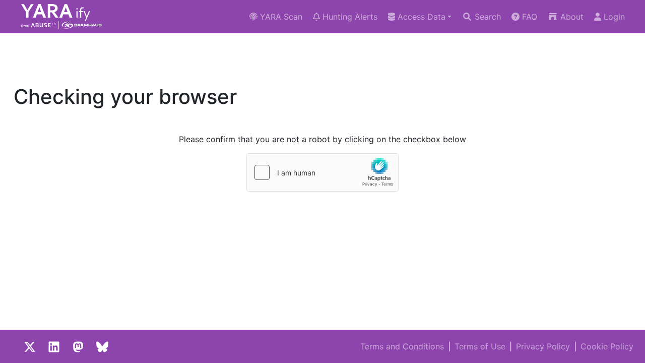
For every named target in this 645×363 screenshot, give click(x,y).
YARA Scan (279, 17)
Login (613, 17)
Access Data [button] (420, 17)
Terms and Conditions (402, 346)
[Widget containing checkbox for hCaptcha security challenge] (322, 172)
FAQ (528, 17)
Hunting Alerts (348, 17)
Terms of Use (480, 346)
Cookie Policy (606, 346)
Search (486, 17)
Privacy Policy (543, 346)
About (571, 17)
